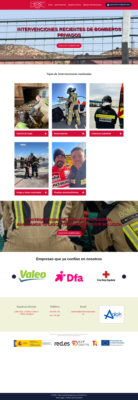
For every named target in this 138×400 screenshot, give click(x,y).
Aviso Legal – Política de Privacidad (69, 398)
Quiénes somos (74, 5)
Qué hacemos (60, 5)
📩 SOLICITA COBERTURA (118, 5)
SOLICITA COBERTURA (69, 45)
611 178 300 (55, 315)
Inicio (50, 5)
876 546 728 (55, 312)
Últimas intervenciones (92, 5)
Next (124, 277)
